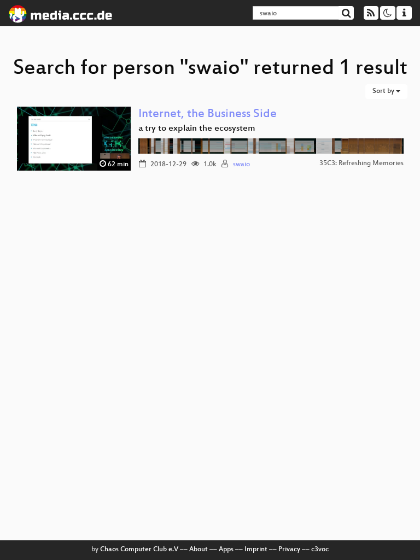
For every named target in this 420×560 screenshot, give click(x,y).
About (198, 549)
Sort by (384, 91)
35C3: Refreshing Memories (361, 163)
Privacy (289, 549)
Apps (226, 549)
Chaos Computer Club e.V (139, 549)
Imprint (255, 549)
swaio (241, 164)
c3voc (320, 549)
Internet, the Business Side (207, 114)
